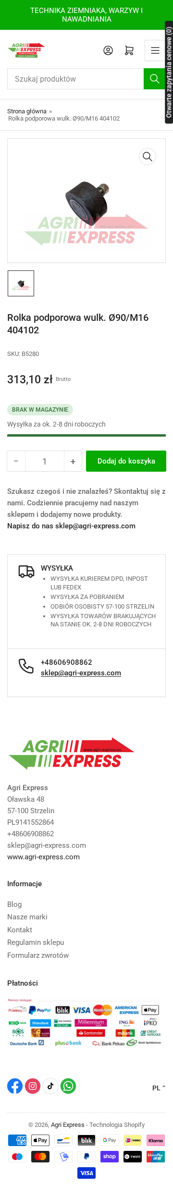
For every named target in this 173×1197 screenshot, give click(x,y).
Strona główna (27, 111)
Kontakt (19, 930)
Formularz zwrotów (38, 955)
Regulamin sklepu (35, 942)
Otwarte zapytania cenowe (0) (169, 72)
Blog (14, 904)
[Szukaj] (154, 79)
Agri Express (68, 1124)
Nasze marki (27, 917)
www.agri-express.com (43, 857)
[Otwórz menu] (155, 50)
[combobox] (86, 78)
